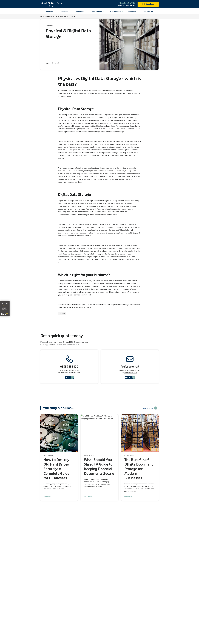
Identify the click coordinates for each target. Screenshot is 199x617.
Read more (47, 496)
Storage (62, 313)
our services (124, 289)
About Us (64, 11)
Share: (48, 63)
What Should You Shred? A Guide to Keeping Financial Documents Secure (99, 467)
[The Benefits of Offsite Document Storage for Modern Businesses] (140, 433)
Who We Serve (115, 11)
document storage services (70, 182)
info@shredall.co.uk (130, 372)
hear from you (85, 307)
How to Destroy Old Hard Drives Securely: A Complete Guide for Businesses (56, 469)
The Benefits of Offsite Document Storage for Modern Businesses (138, 469)
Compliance (97, 11)
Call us (67, 377)
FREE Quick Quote (148, 4)
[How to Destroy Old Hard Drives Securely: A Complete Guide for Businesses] (59, 433)
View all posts (148, 408)
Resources (80, 11)
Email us (127, 377)
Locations (132, 11)
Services (49, 11)
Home (42, 16)
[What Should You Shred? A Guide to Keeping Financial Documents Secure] (99, 433)
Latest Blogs (50, 16)
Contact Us (148, 11)
